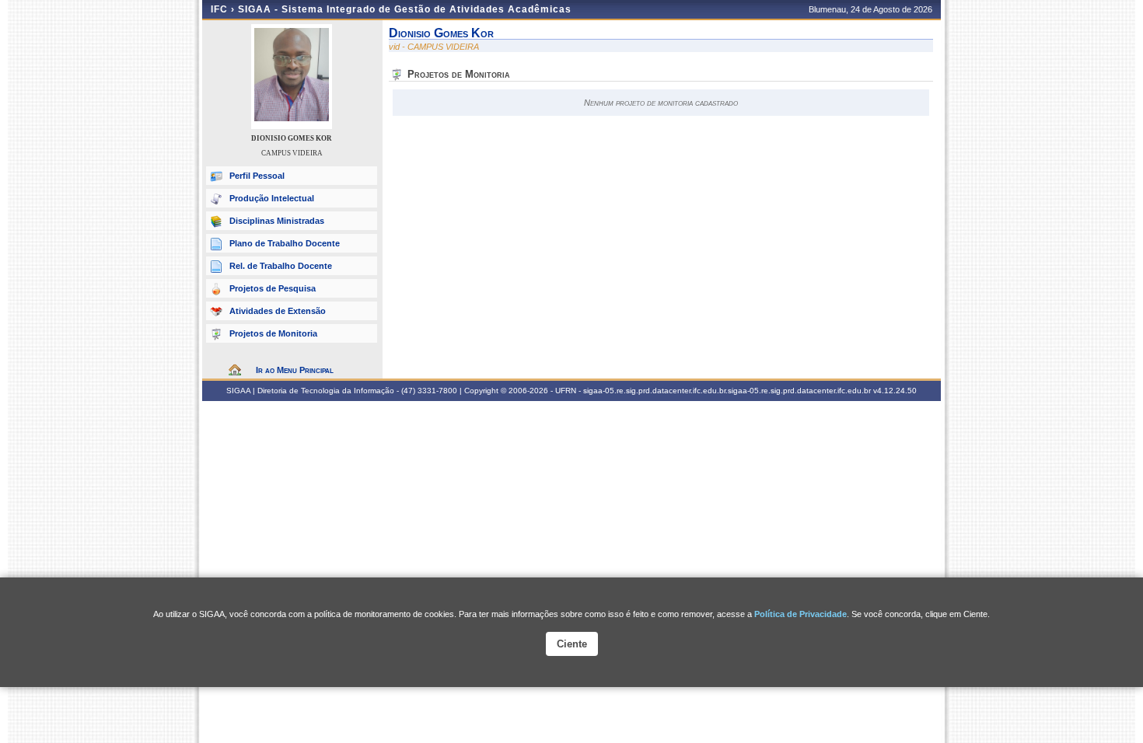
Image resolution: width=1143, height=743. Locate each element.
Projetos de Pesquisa (272, 288)
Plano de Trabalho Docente (284, 243)
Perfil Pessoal (257, 175)
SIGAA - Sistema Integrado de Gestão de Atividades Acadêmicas (405, 9)
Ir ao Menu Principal (295, 370)
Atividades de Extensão (277, 311)
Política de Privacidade (800, 614)
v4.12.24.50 (895, 390)
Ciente (572, 644)
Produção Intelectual (271, 198)
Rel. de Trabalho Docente (280, 265)
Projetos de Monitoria (273, 333)
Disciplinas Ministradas (276, 220)
